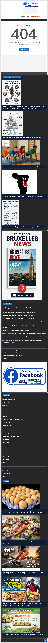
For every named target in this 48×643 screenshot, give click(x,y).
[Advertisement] (30, 11)
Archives (4, 416)
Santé (3, 462)
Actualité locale (6, 402)
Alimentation (5, 411)
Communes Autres (6, 425)
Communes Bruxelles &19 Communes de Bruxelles (14, 428)
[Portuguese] (37, 16)
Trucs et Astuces (6, 473)
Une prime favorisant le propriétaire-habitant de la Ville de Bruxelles (18, 312)
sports (4, 465)
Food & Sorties (6, 439)
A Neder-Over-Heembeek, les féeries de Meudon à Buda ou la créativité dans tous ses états (24, 333)
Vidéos (4, 476)
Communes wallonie (7, 431)
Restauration (5, 459)
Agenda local (5, 408)
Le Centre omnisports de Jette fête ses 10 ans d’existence (16, 330)
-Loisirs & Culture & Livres (8, 399)
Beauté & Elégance (6, 422)
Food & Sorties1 (6, 442)
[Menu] (3, 20)
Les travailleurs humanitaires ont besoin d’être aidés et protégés (17, 315)
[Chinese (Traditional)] (24, 16)
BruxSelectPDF (6, 358)
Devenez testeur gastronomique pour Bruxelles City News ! (16, 350)
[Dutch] (26, 16)
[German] (33, 16)
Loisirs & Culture (6, 445)
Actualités (4, 405)
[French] (31, 16)
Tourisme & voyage (7, 470)
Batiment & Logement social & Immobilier (12, 419)
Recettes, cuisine (6, 456)
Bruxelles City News (13, 639)
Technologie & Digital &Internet (9, 468)
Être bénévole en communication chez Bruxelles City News (16, 352)
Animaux (4, 413)
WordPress (31, 639)
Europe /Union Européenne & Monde (11, 436)
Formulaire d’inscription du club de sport (12, 355)
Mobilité (4, 448)
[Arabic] (22, 16)
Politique (4, 453)
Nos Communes (6, 451)
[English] (29, 16)
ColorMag (25, 639)
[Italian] (35, 16)
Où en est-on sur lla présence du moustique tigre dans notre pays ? (18, 318)
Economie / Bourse (7, 433)
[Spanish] (39, 16)
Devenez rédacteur (7, 347)
